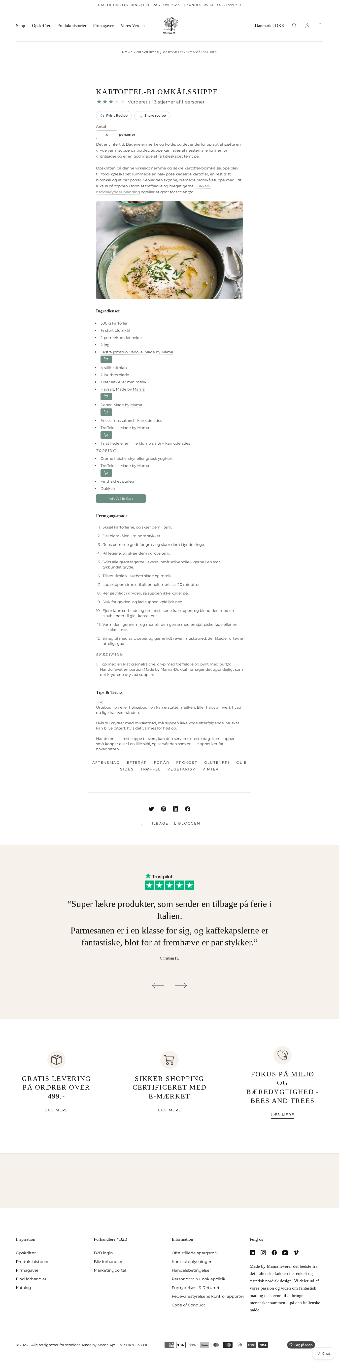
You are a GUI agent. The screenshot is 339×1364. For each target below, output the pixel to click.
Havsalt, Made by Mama (123, 389)
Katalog (23, 1287)
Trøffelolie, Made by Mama (125, 427)
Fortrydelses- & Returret (196, 1287)
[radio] (99, 101)
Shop (20, 25)
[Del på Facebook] (187, 808)
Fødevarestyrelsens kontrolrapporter (208, 1296)
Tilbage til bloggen (174, 823)
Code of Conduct (188, 1304)
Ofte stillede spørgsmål (195, 1252)
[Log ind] (307, 26)
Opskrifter (41, 25)
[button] (270, 26)
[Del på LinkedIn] (175, 808)
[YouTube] (285, 1252)
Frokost (186, 763)
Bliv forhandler (108, 1261)
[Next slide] (181, 985)
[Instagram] (263, 1252)
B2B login (103, 1252)
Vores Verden (133, 25)
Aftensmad (106, 763)
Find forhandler (31, 1278)
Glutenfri (217, 763)
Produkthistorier (71, 25)
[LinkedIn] (252, 1252)
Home (127, 52)
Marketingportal (110, 1270)
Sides (127, 769)
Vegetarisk (182, 769)
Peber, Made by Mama (121, 404)
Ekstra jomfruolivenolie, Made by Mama (137, 352)
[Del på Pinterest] (163, 808)
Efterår (137, 763)
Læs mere (56, 1110)
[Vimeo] (296, 1252)
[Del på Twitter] (151, 808)
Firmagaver (103, 25)
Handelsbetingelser (191, 1270)
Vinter (211, 769)
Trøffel (150, 769)
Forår (162, 763)
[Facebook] (274, 1252)
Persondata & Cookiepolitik (198, 1278)
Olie (241, 763)
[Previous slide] (158, 985)
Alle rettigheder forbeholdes (55, 1345)
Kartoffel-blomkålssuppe (157, 92)
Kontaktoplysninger (191, 1261)
